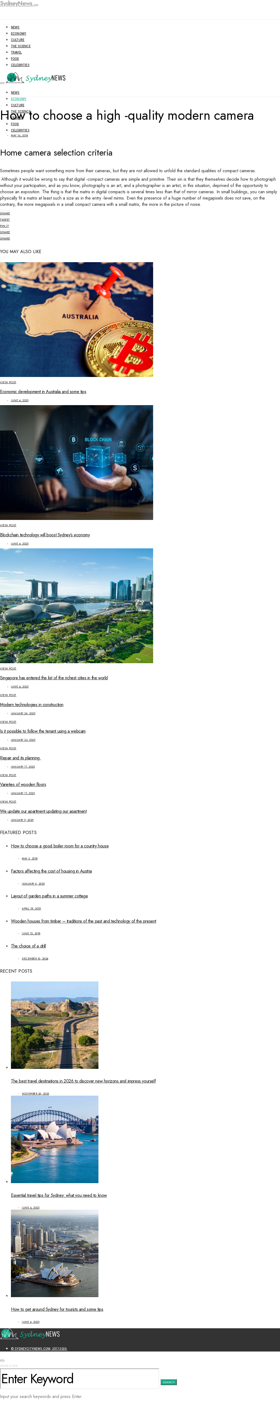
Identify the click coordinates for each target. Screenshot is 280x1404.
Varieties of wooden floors (23, 784)
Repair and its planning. (20, 758)
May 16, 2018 (19, 135)
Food (15, 59)
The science (21, 46)
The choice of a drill (28, 946)
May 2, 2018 (30, 858)
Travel (16, 52)
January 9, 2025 (22, 820)
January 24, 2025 (23, 713)
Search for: (9, 1366)
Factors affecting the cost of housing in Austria (51, 871)
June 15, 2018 (31, 933)
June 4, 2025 (19, 400)
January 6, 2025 (33, 884)
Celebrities (20, 65)
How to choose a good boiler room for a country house (60, 846)
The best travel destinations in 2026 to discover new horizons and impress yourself (83, 1081)
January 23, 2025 (23, 740)
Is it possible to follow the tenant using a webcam (43, 731)
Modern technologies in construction (31, 704)
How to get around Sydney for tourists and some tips (57, 1309)
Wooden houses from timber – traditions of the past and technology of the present (83, 921)
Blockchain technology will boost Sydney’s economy (45, 535)
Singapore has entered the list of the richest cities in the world (54, 678)
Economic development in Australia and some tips (43, 391)
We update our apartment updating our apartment (43, 811)
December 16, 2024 (35, 959)
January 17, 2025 (23, 767)
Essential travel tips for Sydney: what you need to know (59, 1195)
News (15, 27)
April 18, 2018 (31, 908)
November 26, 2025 (35, 1094)
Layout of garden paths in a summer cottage (49, 896)
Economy (18, 33)
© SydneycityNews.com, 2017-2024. (39, 1349)
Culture (17, 40)
